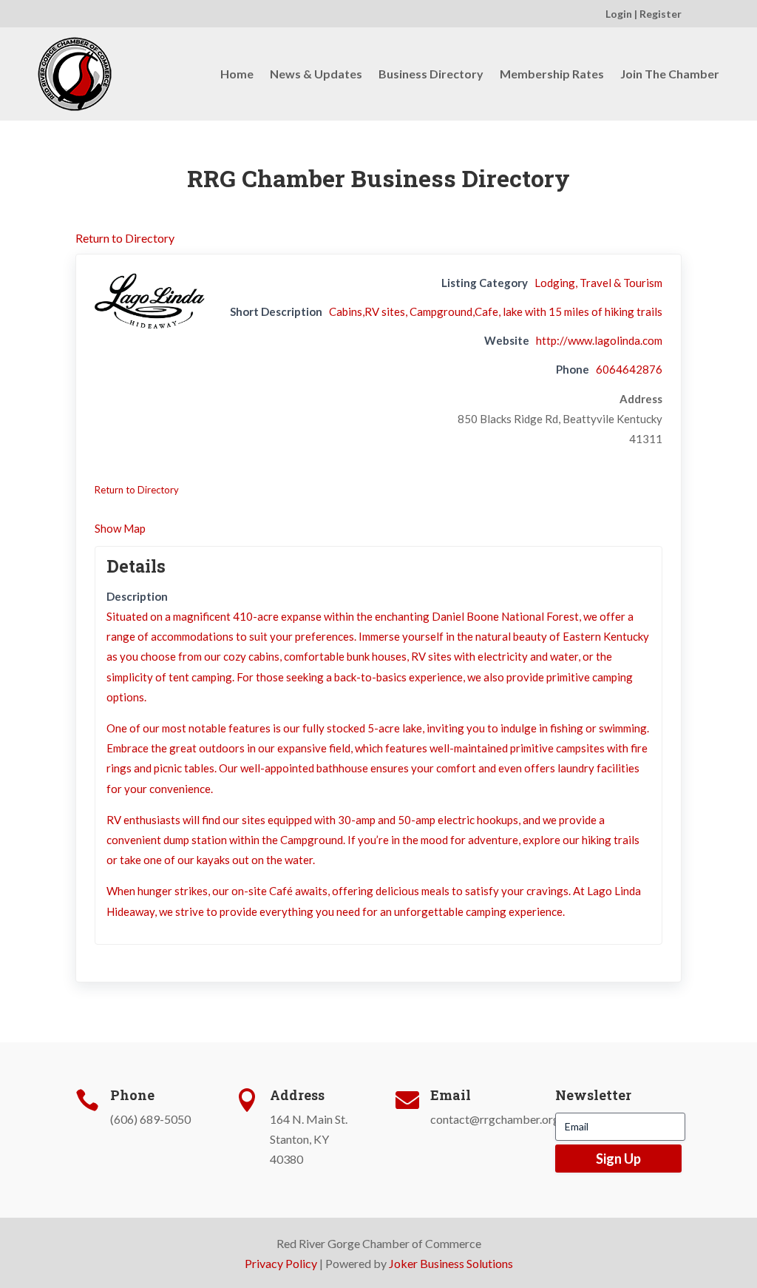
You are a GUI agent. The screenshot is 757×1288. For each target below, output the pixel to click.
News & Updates (316, 74)
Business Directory (430, 74)
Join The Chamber (669, 74)
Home (237, 74)
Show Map (120, 528)
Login (618, 13)
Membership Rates (552, 74)
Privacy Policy (281, 1263)
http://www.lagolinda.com (599, 340)
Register (660, 13)
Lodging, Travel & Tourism (598, 282)
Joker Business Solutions (451, 1263)
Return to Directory (124, 238)
